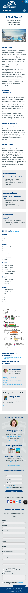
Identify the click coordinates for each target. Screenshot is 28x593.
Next (24, 35)
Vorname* (4, 525)
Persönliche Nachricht (7, 573)
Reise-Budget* (5, 557)
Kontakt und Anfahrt (8, 590)
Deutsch (23, 2)
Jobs (13, 588)
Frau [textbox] (4, 522)
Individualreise (18, 570)
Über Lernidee (18, 588)
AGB (7, 591)
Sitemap (16, 590)
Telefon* (4, 541)
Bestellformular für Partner (14, 465)
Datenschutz (20, 582)
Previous (3, 35)
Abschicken (14, 491)
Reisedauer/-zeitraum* (7, 551)
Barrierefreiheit (19, 591)
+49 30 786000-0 (6, 11)
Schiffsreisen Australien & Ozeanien (12, 358)
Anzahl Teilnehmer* (7, 562)
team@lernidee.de (14, 441)
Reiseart (4, 568)
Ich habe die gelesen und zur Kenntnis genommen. (15, 487)
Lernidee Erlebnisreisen (9, 4)
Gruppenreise (8, 571)
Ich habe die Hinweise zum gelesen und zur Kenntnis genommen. (13, 583)
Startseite (8, 588)
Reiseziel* (4, 546)
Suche (24, 10)
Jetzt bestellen (14, 461)
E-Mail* (4, 536)
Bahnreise (12, 568)
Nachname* (5, 530)
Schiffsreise (7, 570)
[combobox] (14, 523)
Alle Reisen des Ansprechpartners (13, 384)
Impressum (21, 590)
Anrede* (4, 520)
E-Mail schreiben (8, 379)
